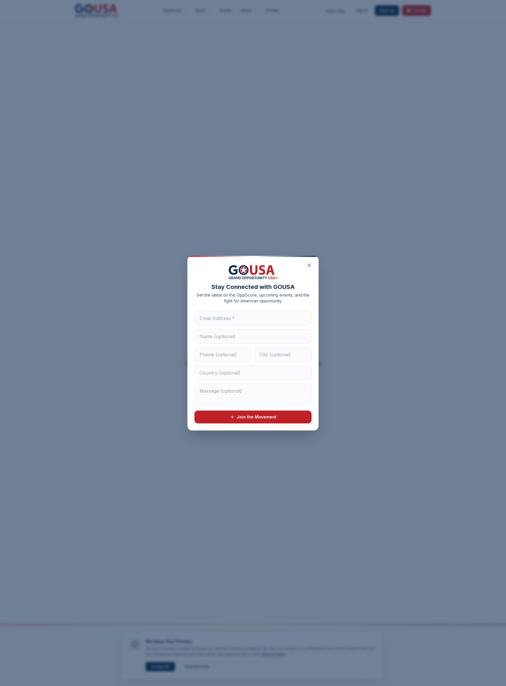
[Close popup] (309, 265)
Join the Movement (256, 416)
